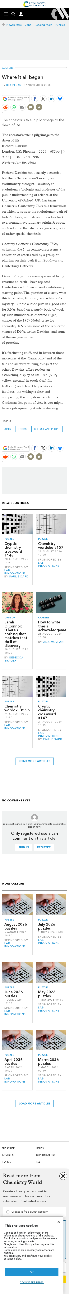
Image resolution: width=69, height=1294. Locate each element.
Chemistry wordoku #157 (50, 545)
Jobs (28, 25)
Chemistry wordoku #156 (17, 708)
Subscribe (8, 1148)
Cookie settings (32, 1282)
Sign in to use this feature (48, 89)
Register (44, 847)
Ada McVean (53, 642)
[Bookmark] (39, 107)
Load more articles (34, 761)
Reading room (43, 25)
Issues (40, 1148)
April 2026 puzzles (13, 1062)
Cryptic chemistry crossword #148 (13, 549)
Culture (7, 67)
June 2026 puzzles (13, 994)
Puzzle (9, 538)
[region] (31, 1255)
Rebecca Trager (13, 659)
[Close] (58, 1222)
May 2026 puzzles (47, 994)
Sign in (23, 847)
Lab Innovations (15, 572)
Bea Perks (13, 85)
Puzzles (60, 25)
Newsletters (14, 25)
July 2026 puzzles (46, 926)
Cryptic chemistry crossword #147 (47, 712)
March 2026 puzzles (48, 1062)
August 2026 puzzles (15, 926)
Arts (7, 429)
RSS (38, 1161)
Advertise (8, 1155)
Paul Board (19, 576)
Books (22, 429)
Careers (43, 617)
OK (32, 1272)
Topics (6, 1161)
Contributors (45, 1155)
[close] (67, 89)
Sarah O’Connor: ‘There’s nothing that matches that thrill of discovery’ (15, 634)
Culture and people (47, 429)
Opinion (10, 617)
